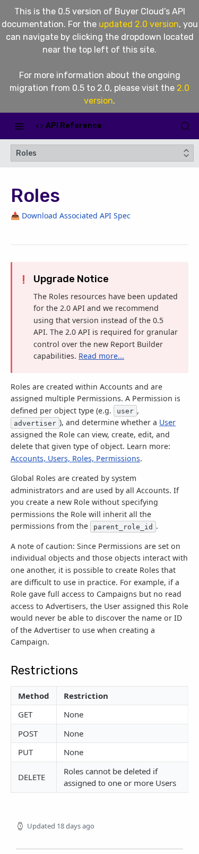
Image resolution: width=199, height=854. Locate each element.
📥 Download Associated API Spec (71, 215)
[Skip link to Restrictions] (6, 665)
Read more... (101, 356)
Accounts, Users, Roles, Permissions (75, 458)
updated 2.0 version (139, 24)
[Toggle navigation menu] (19, 125)
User (167, 422)
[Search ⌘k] (185, 125)
